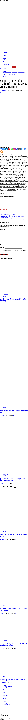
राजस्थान (5, 52)
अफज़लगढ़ (5, 294)
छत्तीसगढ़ (5, 531)
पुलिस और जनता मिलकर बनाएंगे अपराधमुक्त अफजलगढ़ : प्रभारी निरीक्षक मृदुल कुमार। (14, 479)
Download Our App (8, 704)
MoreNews (20, 718)
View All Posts (11, 214)
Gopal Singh (3, 90)
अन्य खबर (5, 61)
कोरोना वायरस (6, 48)
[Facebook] (1, 149)
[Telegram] (22, 149)
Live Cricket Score (7, 686)
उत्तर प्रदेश (5, 51)
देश (3, 49)
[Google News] (25, 149)
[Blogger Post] (19, 149)
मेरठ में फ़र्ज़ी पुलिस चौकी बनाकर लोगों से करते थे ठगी (12, 680)
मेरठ (4, 676)
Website (2, 247)
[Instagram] (14, 149)
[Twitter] (4, 149)
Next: (13, 219)
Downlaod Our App (7, 64)
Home (4, 685)
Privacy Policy (6, 703)
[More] (1, 151)
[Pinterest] (9, 149)
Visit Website (3, 214)
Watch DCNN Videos (5, 68)
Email (2, 244)
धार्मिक (4, 60)
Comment (3, 229)
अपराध (4, 54)
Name (2, 242)
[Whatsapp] (11, 149)
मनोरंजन (5, 57)
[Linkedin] (6, 149)
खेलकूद (4, 58)
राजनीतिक (5, 55)
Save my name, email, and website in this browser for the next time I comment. (13, 251)
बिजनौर (4, 77)
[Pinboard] (17, 149)
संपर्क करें (5, 63)
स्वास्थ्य (4, 691)
